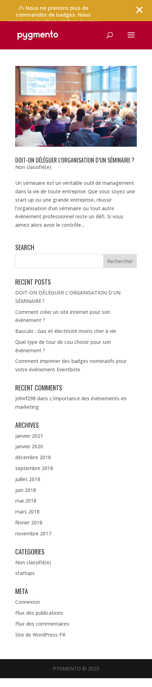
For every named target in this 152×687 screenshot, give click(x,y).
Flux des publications (39, 612)
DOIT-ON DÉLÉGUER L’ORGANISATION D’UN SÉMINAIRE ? (74, 160)
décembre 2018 (33, 457)
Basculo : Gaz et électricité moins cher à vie (65, 331)
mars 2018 (27, 511)
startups (25, 573)
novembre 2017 (33, 533)
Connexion (27, 601)
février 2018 (28, 522)
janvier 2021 (29, 435)
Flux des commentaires (42, 623)
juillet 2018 (27, 479)
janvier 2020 (29, 446)
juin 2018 (25, 490)
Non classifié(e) (33, 167)
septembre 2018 (34, 468)
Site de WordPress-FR (40, 634)
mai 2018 (25, 500)
